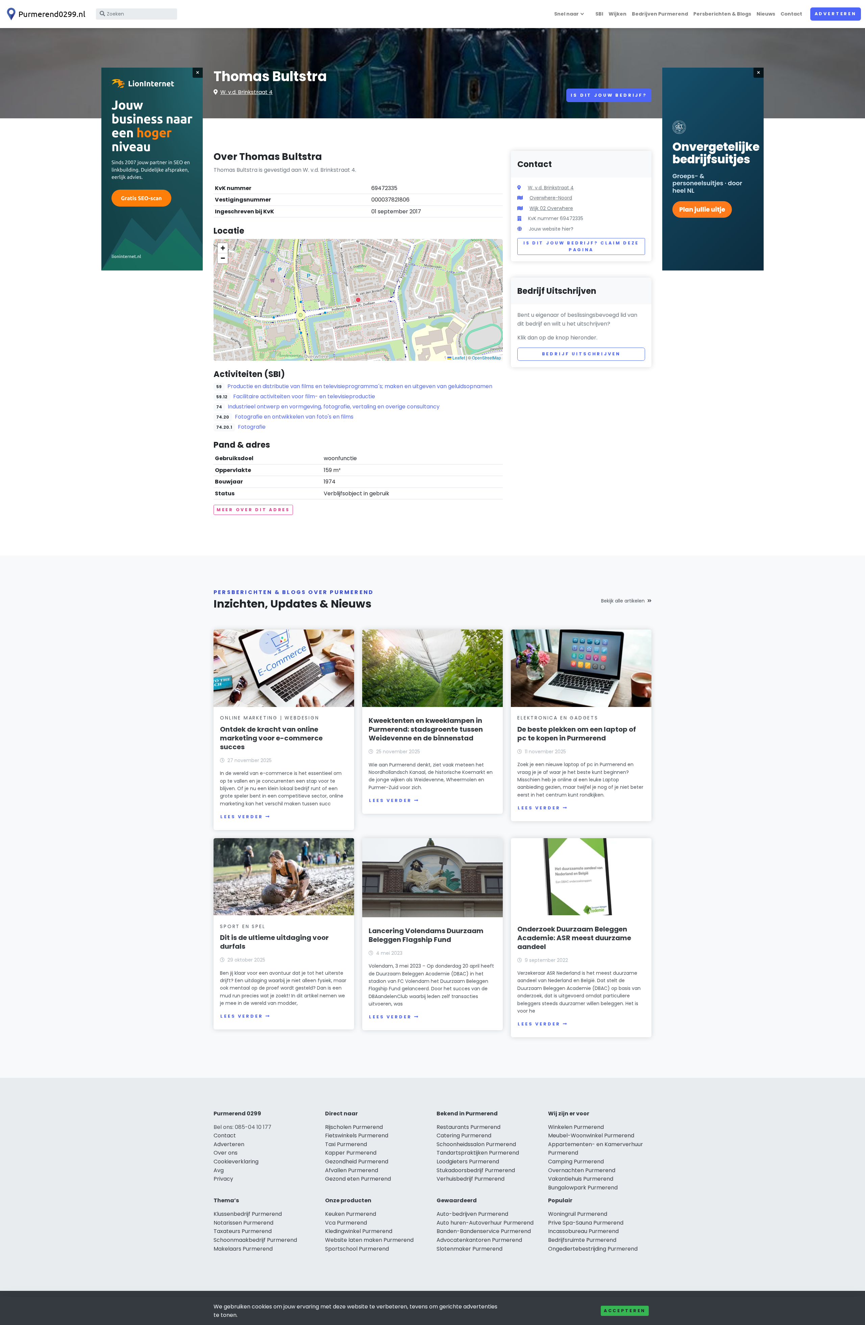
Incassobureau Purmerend (583, 1231)
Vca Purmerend (346, 1223)
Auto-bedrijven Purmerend (472, 1214)
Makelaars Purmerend (243, 1249)
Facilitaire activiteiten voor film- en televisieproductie (304, 396)
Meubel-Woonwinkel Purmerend (591, 1135)
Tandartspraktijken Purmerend (478, 1153)
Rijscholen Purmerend (354, 1127)
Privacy (223, 1179)
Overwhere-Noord (550, 197)
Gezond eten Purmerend (358, 1179)
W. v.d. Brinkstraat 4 (246, 92)
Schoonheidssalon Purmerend (476, 1144)
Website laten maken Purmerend (369, 1240)
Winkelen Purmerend (576, 1127)
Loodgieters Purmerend (468, 1161)
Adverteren (836, 14)
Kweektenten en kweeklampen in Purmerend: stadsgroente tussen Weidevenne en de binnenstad (426, 729)
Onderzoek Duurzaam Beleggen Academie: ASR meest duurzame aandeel (574, 937)
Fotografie (252, 427)
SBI (599, 13)
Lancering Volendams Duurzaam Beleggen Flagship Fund (426, 935)
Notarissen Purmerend (243, 1223)
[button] (358, 300)
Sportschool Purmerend (357, 1249)
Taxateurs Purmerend (243, 1231)
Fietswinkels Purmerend (356, 1135)
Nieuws (766, 13)
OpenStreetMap (486, 357)
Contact (791, 13)
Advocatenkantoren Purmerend (479, 1240)
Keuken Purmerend (350, 1214)
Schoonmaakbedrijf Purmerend (255, 1240)
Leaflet (458, 357)
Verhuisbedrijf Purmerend (470, 1179)
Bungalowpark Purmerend (583, 1187)
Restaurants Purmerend (468, 1127)
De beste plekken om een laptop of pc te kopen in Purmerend (576, 734)
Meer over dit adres (253, 510)
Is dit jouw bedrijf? (609, 95)
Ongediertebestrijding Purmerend (593, 1249)
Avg (219, 1170)
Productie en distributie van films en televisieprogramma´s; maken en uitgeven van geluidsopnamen (359, 386)
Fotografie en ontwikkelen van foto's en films (294, 417)
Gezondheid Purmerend (356, 1161)
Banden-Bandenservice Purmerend (484, 1231)
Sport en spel (242, 926)
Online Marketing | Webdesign (269, 717)
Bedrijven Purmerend (660, 13)
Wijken (617, 13)
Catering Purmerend (464, 1135)
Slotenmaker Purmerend (469, 1249)
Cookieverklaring (236, 1161)
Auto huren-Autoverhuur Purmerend (485, 1223)
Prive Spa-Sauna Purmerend (585, 1223)
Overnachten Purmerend (581, 1170)
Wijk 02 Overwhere (551, 208)
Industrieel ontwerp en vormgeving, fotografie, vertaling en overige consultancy (334, 406)
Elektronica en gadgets (557, 717)
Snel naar (566, 13)
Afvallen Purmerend (351, 1170)
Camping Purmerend (576, 1161)
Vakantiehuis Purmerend (580, 1179)
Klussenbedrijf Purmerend (248, 1214)
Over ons (226, 1153)
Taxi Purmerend (346, 1144)
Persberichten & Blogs (722, 13)
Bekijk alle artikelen (623, 600)
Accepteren (625, 1311)
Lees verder (241, 817)
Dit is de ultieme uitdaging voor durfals (274, 942)
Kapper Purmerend (350, 1153)
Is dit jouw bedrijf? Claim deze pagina (581, 246)
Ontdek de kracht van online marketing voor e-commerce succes (271, 738)
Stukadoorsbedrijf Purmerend (476, 1170)
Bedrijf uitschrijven (581, 354)
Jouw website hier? (551, 229)
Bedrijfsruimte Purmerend (582, 1240)
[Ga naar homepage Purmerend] (44, 14)
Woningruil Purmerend (577, 1214)
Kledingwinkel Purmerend (358, 1231)
